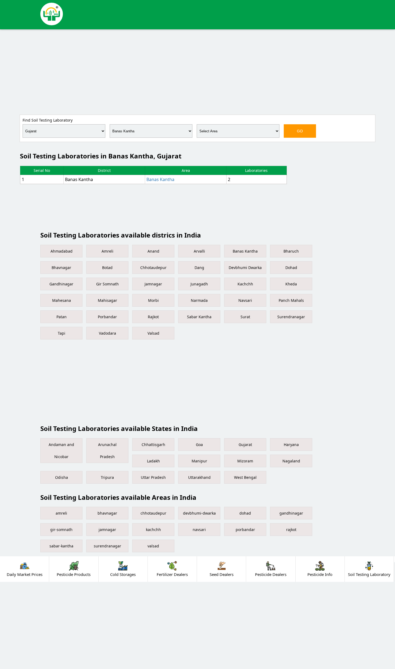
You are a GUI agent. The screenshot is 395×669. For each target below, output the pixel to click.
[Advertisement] (197, 71)
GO (300, 131)
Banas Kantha (160, 179)
